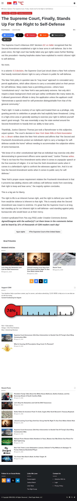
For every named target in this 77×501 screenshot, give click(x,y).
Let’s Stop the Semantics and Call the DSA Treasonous (32, 403)
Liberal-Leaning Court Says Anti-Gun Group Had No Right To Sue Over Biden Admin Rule (38, 269)
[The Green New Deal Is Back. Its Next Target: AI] (7, 459)
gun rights (21, 232)
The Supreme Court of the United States (45, 232)
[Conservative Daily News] (15, 3)
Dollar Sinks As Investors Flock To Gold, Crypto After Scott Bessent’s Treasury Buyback (44, 412)
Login (56, 482)
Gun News (6, 13)
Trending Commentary (24, 13)
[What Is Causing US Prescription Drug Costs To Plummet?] (7, 348)
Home (5, 9)
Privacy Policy (59, 486)
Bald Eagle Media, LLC (35, 497)
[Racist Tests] (64, 259)
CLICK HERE (53, 293)
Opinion (10, 9)
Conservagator (31, 479)
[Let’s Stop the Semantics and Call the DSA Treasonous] (13, 259)
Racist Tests (57, 267)
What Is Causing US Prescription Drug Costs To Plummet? (34, 344)
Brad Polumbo (6, 30)
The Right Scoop (32, 489)
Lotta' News (30, 486)
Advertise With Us (60, 479)
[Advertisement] (38, 370)
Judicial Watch (31, 482)
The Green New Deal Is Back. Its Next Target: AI (30, 456)
